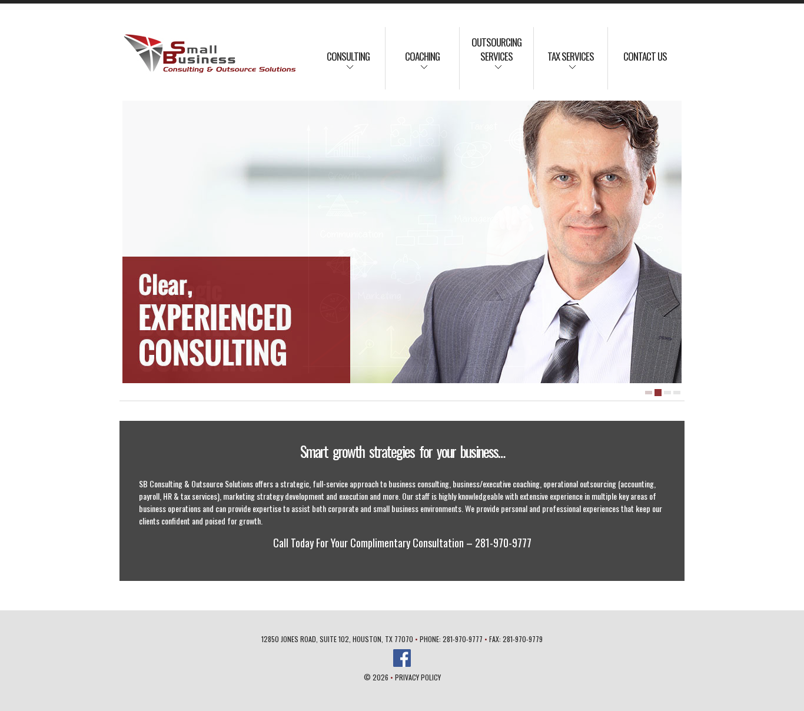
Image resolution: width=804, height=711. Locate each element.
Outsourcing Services (490, 57)
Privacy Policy (418, 677)
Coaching (413, 64)
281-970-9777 (463, 639)
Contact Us (645, 56)
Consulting (340, 64)
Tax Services (564, 64)
